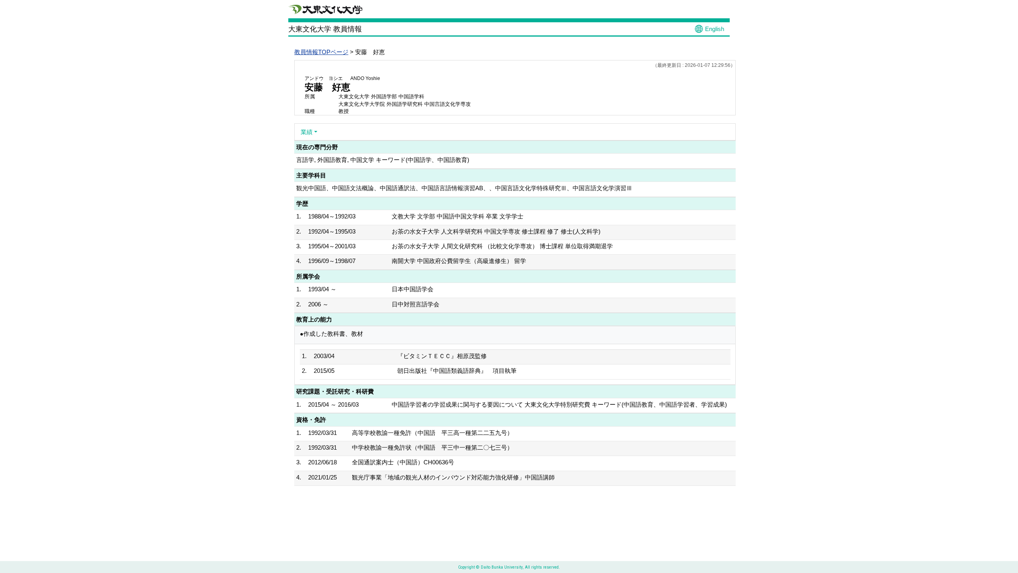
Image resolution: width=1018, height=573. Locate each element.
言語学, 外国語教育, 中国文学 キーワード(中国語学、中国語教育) (382, 159)
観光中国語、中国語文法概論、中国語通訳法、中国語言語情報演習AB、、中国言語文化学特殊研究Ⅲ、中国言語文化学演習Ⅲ (464, 188)
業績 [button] (307, 132)
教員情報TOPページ (321, 52)
